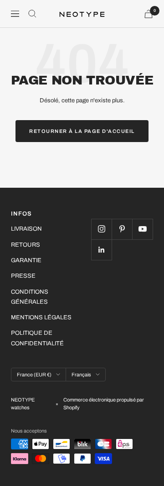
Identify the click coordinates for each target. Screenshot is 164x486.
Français (81, 374)
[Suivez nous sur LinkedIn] (101, 249)
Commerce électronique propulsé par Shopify (103, 403)
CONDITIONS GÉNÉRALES (29, 297)
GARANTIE (26, 260)
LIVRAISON (26, 229)
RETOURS (25, 245)
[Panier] (148, 14)
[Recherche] (32, 14)
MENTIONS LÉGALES (41, 317)
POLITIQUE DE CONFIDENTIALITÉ (37, 338)
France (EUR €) (34, 374)
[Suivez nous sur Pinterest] (122, 229)
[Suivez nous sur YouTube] (142, 229)
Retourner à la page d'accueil (82, 131)
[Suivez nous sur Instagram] (101, 229)
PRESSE (23, 276)
